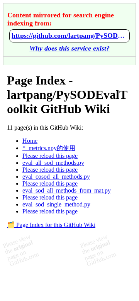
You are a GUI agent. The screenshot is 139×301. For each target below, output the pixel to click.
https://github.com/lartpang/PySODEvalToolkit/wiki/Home (69, 35)
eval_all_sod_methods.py (53, 162)
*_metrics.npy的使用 (48, 148)
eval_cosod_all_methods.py (56, 176)
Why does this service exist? (69, 48)
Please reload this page (50, 155)
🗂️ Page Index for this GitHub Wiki (51, 225)
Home (29, 140)
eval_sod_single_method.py (56, 204)
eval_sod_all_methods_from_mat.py (66, 190)
